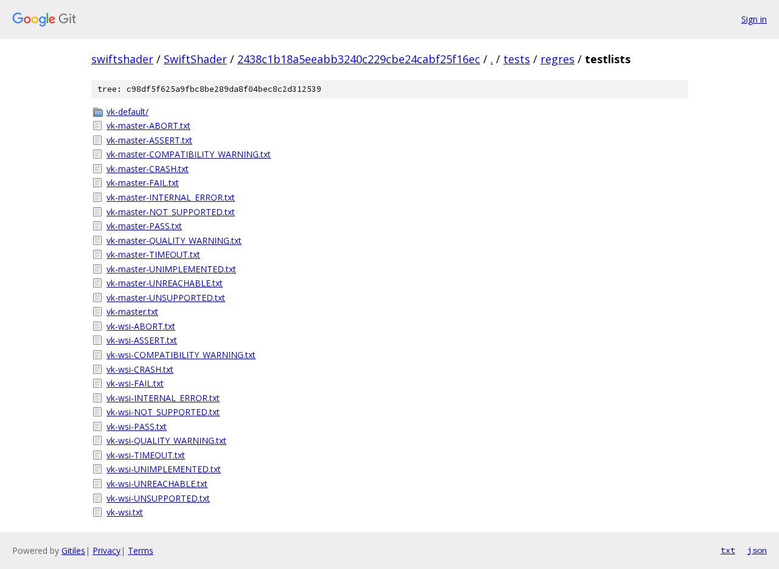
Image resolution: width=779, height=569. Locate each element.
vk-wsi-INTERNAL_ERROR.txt (163, 398)
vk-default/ (127, 111)
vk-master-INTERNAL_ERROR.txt (171, 197)
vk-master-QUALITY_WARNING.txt (174, 240)
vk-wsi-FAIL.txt (135, 383)
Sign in (754, 19)
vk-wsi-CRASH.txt (140, 369)
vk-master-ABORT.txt (148, 125)
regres (557, 59)
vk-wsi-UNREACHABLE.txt (157, 483)
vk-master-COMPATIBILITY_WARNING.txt (189, 154)
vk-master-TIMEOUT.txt (153, 254)
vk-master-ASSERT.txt (149, 140)
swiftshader (122, 59)
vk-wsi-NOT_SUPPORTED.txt (163, 412)
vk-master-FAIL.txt (143, 182)
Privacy (107, 550)
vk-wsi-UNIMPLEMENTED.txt (164, 469)
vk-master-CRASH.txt (148, 168)
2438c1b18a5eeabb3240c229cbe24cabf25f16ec (358, 59)
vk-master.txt (132, 311)
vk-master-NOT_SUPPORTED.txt (171, 212)
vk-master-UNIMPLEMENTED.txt (171, 269)
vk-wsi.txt (125, 512)
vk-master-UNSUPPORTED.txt (166, 297)
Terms (140, 550)
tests (516, 59)
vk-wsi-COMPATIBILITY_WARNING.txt (181, 354)
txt (728, 550)
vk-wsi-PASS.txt (137, 426)
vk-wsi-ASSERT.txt (142, 340)
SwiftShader (195, 59)
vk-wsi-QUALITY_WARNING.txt (166, 440)
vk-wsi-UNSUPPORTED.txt (158, 498)
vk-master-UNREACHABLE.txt (165, 283)
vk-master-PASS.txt (144, 226)
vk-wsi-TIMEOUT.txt (146, 455)
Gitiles (73, 550)
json (757, 550)
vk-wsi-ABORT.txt (141, 326)
